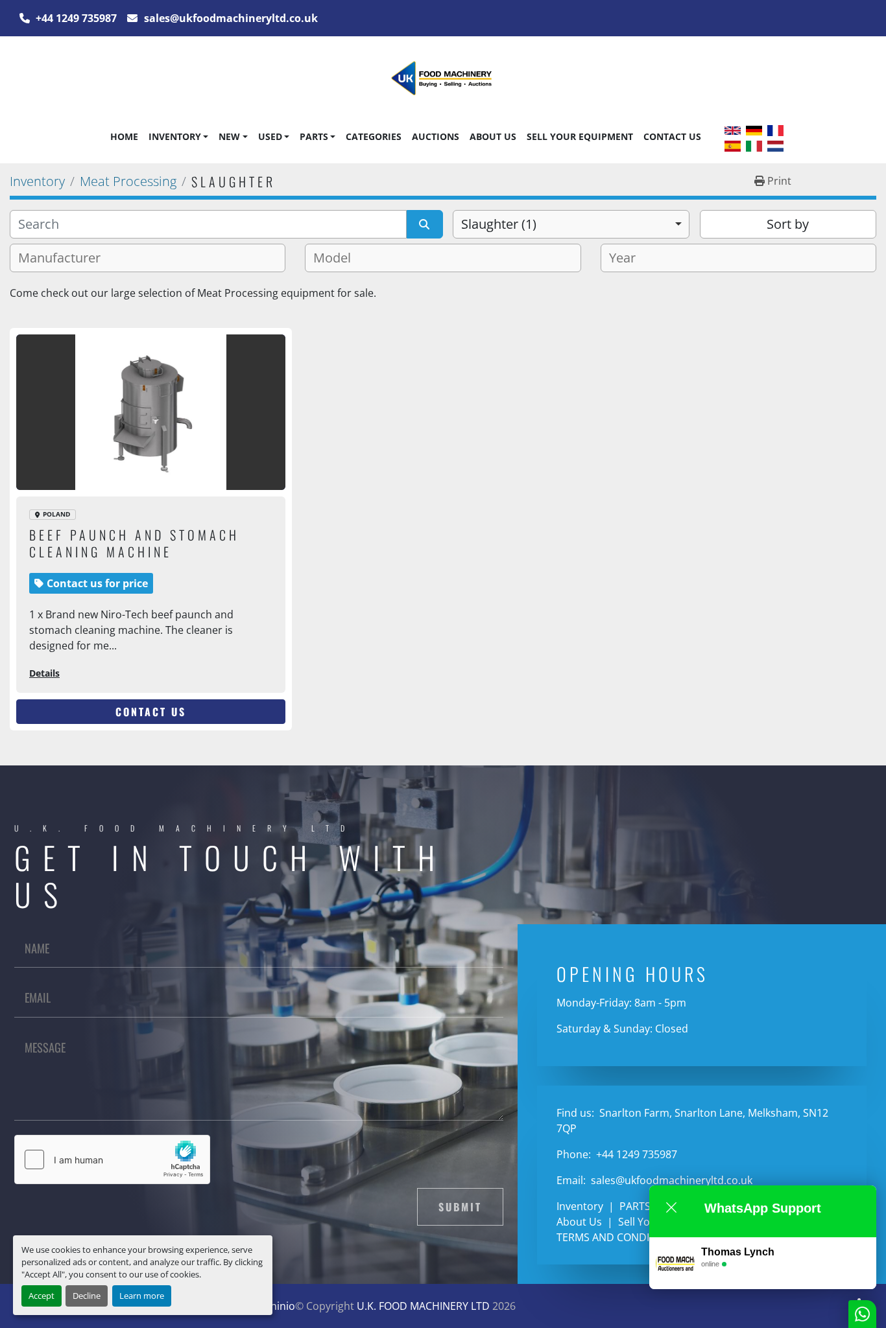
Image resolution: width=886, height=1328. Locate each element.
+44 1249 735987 (75, 18)
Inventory (175, 136)
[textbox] (64, 258)
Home (124, 136)
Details (44, 673)
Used (270, 136)
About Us (493, 136)
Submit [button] (460, 1207)
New (229, 136)
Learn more (141, 1295)
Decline (87, 1295)
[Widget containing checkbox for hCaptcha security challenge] (112, 1159)
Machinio (272, 1306)
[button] (178, 136)
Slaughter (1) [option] (498, 224)
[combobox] (571, 224)
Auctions (435, 136)
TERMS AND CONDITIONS (618, 1237)
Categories (373, 136)
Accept (41, 1295)
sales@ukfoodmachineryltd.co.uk (229, 18)
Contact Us (672, 136)
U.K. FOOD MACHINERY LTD (423, 1306)
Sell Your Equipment (580, 136)
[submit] (425, 224)
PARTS (314, 136)
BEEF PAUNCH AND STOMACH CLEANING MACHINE (134, 543)
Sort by (788, 224)
